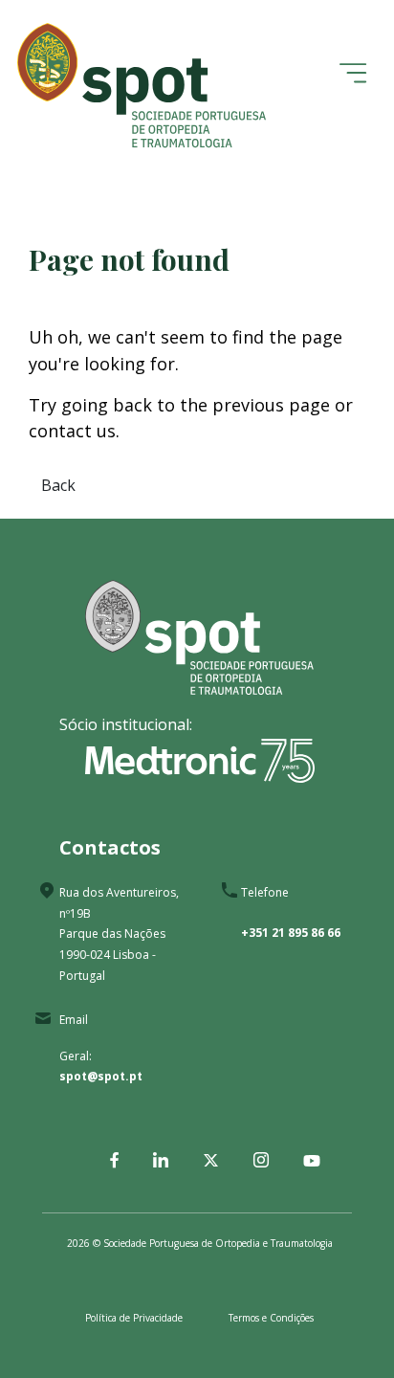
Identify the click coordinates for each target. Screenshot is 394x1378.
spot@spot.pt (100, 1076)
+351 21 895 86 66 (290, 932)
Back (58, 485)
